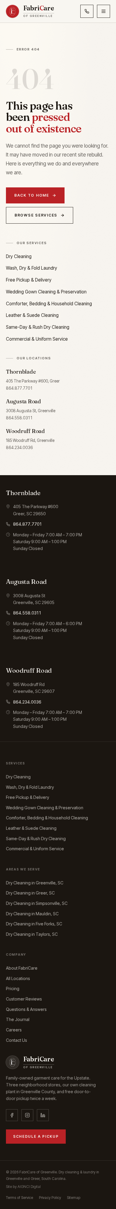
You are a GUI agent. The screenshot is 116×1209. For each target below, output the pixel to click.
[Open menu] (103, 11)
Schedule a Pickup (36, 1136)
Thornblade (21, 371)
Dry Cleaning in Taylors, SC (32, 934)
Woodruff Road (25, 431)
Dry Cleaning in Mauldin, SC (32, 913)
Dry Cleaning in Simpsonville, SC (37, 903)
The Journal (17, 1019)
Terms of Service (19, 1197)
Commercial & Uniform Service (37, 339)
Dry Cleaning (19, 256)
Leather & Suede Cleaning (32, 315)
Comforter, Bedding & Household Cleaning (49, 303)
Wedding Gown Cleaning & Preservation (46, 292)
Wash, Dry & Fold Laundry (31, 268)
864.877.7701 (19, 388)
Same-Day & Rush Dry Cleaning (37, 327)
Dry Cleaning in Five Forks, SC (34, 923)
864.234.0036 (19, 447)
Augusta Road (23, 401)
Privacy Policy (50, 1197)
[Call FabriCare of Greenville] (86, 11)
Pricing (12, 988)
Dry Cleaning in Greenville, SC (34, 882)
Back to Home (31, 195)
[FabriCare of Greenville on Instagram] (27, 1115)
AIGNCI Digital (29, 1186)
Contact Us (16, 1040)
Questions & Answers (26, 1009)
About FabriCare (21, 968)
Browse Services (36, 215)
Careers (14, 1029)
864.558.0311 (19, 417)
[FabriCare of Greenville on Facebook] (12, 1115)
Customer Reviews (24, 998)
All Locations (18, 978)
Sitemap (73, 1197)
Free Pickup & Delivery (28, 280)
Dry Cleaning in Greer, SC (30, 892)
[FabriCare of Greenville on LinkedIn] (43, 1115)
